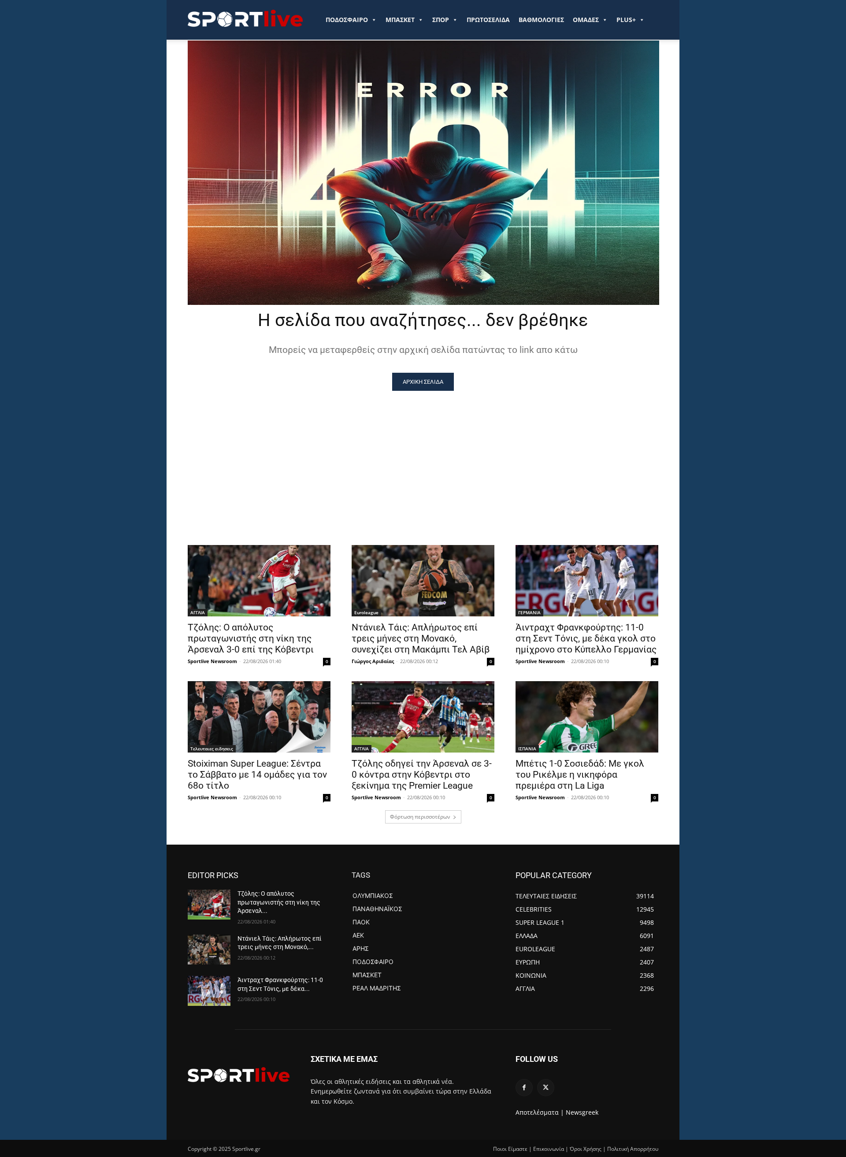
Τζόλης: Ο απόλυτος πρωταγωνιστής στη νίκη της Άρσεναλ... (278, 902)
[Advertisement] (423, 457)
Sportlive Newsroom (212, 661)
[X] (545, 1087)
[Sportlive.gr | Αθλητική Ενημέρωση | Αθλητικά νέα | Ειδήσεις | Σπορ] (238, 1074)
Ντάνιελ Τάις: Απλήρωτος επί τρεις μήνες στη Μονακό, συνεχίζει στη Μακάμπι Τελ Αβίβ (421, 638)
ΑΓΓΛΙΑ (197, 612)
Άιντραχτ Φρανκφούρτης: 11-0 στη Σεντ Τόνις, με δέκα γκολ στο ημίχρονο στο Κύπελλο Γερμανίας (586, 638)
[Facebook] (524, 1087)
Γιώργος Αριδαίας (373, 661)
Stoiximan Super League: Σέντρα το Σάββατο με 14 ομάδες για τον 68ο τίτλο (257, 774)
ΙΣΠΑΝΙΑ (527, 748)
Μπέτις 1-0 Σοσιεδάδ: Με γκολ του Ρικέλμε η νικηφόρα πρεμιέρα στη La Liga (580, 774)
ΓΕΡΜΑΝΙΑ (529, 612)
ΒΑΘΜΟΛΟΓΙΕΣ (541, 19)
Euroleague (366, 612)
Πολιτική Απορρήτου (632, 1149)
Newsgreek (582, 1112)
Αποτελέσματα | (540, 1112)
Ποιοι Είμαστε (510, 1149)
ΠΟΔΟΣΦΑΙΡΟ (347, 19)
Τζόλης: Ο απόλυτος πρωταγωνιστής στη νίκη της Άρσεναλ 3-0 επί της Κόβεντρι (251, 638)
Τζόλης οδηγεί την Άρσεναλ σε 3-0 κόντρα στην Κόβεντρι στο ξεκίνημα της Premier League (422, 774)
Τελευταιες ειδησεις (211, 748)
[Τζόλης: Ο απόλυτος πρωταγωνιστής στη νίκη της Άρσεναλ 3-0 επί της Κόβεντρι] (259, 580)
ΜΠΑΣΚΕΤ (400, 19)
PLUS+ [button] (626, 19)
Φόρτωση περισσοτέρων (420, 816)
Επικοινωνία (548, 1149)
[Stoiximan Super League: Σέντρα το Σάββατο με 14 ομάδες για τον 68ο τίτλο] (259, 717)
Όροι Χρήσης (585, 1149)
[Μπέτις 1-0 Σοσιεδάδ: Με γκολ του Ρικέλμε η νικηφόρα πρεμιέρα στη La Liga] (587, 717)
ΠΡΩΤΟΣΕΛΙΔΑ (488, 19)
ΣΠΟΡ (440, 19)
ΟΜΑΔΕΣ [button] (586, 19)
